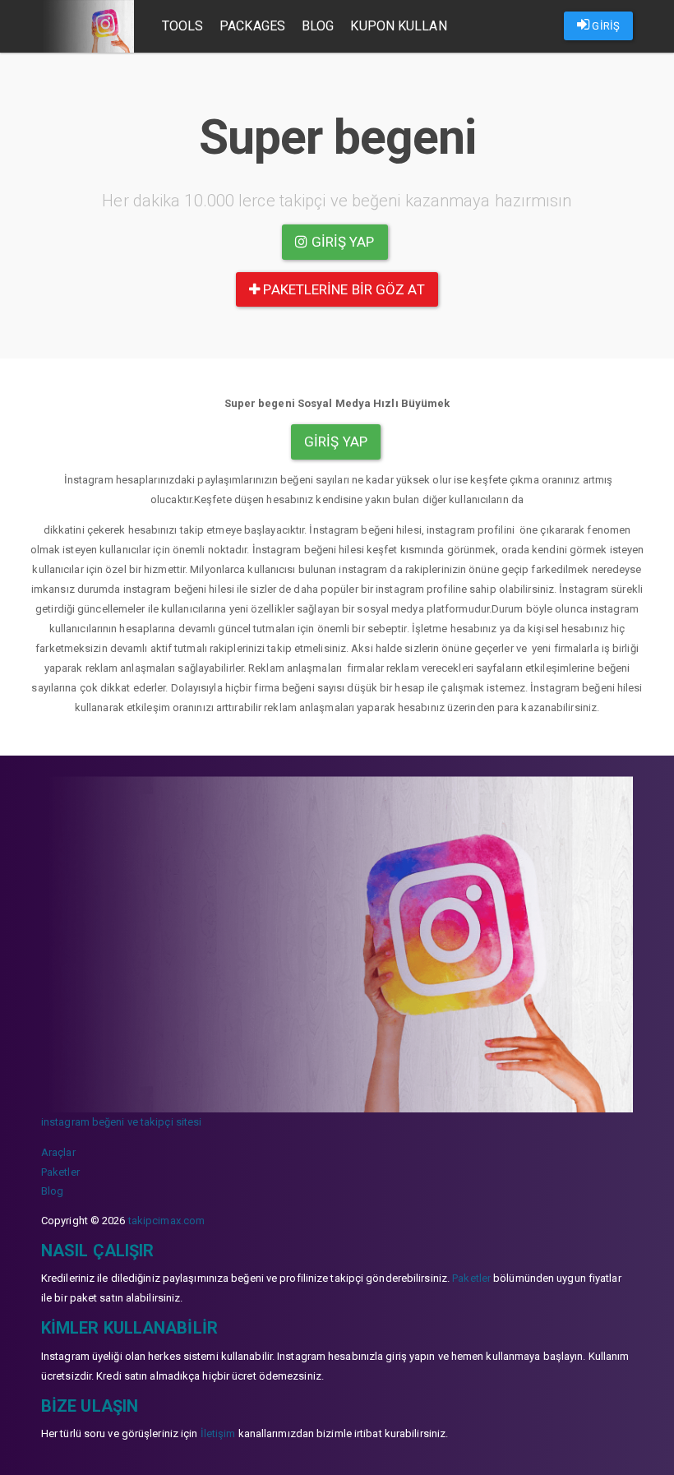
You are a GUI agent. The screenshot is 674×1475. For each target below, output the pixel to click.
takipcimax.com (166, 1220)
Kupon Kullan (398, 26)
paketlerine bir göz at (342, 289)
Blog (318, 26)
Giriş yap (341, 242)
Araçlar (58, 1152)
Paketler (60, 1172)
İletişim (218, 1433)
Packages (252, 26)
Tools (183, 26)
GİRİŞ (604, 26)
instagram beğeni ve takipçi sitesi (121, 1122)
